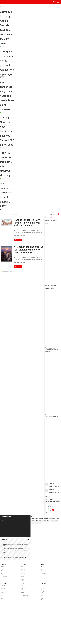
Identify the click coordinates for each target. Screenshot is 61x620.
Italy (37, 520)
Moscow (2, 596)
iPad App (42, 566)
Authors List (23, 577)
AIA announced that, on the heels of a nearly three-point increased (7, 96)
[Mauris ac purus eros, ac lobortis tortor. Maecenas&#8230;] (46, 484)
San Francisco (3, 586)
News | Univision (23, 579)
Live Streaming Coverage (25, 595)
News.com (22, 596)
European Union (52, 518)
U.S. (42, 585)
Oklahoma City (3, 588)
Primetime (22, 592)
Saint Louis (2, 592)
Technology (43, 596)
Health (42, 592)
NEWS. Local (3, 577)
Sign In (42, 569)
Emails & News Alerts (44, 572)
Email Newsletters (3, 572)
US (35, 522)
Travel (42, 598)
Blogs (42, 570)
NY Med (22, 585)
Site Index (22, 576)
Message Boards (44, 573)
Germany (33, 520)
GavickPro (34, 609)
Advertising (23, 569)
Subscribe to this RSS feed (7, 271)
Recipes (42, 599)
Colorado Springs (3, 589)
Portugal (56, 520)
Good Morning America (24, 586)
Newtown (44, 520)
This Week (22, 591)
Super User (51, 483)
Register (42, 567)
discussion (41, 518)
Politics (52, 520)
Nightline (22, 589)
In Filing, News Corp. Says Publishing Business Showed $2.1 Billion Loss (7, 131)
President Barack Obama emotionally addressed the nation (15, 548)
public (33, 522)
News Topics (43, 601)
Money (42, 595)
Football (57, 518)
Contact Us (22, 566)
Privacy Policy (23, 570)
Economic (46, 518)
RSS (1, 570)
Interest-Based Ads (24, 572)
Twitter (2, 567)
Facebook (2, 566)
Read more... (17, 239)
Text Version (23, 580)
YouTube (2, 573)
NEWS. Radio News (4, 576)
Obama (48, 520)
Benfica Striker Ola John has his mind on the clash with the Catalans (27, 222)
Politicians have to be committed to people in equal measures (15, 554)
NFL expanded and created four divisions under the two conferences (28, 249)
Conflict (33, 518)
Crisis (37, 518)
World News (23, 588)
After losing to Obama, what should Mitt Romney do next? (15, 557)
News (40, 520)
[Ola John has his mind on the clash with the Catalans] (6, 222)
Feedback (22, 567)
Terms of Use (23, 573)
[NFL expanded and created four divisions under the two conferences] (6, 254)
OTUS (42, 589)
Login (54, 2)
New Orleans (3, 591)
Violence (39, 522)
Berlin (2, 595)
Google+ (2, 569)
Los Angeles (3, 585)
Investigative (43, 591)
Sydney (2, 598)
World (42, 586)
